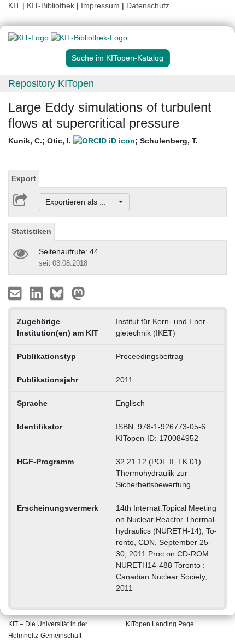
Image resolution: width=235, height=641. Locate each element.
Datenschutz (147, 5)
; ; (103, 140)
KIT (14, 5)
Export (23, 178)
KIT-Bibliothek (52, 5)
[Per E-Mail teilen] (16, 293)
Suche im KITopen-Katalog (117, 57)
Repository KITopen (51, 83)
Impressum (100, 5)
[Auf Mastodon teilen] (78, 293)
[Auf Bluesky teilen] (59, 293)
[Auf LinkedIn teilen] (37, 293)
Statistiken (31, 231)
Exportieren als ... (81, 201)
